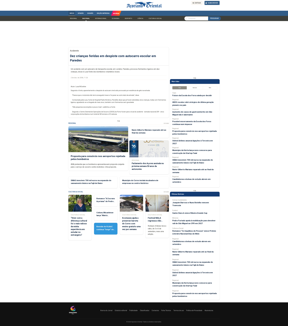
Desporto (128, 18)
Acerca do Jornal (106, 310)
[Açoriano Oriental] (72, 314)
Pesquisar (214, 18)
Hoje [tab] (179, 87)
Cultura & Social (155, 18)
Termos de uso (178, 310)
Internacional (100, 18)
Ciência (140, 18)
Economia (115, 18)
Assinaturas (209, 310)
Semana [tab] (195, 87)
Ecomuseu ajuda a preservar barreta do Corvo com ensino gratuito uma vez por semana (131, 223)
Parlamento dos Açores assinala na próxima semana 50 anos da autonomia (148, 166)
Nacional (86, 18)
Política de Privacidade (194, 310)
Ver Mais (166, 123)
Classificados (144, 310)
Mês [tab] (210, 87)
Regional (73, 18)
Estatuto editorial (121, 310)
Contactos (155, 310)
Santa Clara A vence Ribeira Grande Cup (189, 213)
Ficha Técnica (166, 310)
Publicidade (133, 310)
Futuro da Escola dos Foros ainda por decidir (192, 95)
